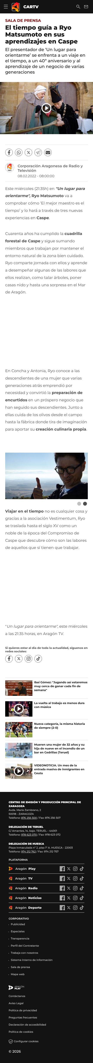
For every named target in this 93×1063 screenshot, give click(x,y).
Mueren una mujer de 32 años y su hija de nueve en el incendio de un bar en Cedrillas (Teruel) (59, 748)
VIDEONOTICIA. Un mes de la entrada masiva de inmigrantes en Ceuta (59, 769)
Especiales (18, 931)
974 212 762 (28, 851)
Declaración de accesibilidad (28, 1024)
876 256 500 (29, 818)
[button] (46, 108)
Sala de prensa (23, 20)
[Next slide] (85, 503)
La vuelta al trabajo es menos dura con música (59, 705)
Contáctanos (17, 996)
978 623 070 (29, 834)
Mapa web (17, 974)
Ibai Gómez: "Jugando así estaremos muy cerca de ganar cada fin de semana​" (60, 686)
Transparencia (20, 938)
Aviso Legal (16, 1003)
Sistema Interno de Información (32, 960)
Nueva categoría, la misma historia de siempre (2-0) (59, 726)
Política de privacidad (23, 1010)
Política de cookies (21, 1032)
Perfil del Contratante (25, 945)
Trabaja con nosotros (24, 953)
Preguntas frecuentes (23, 1017)
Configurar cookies (26, 1041)
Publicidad (18, 924)
